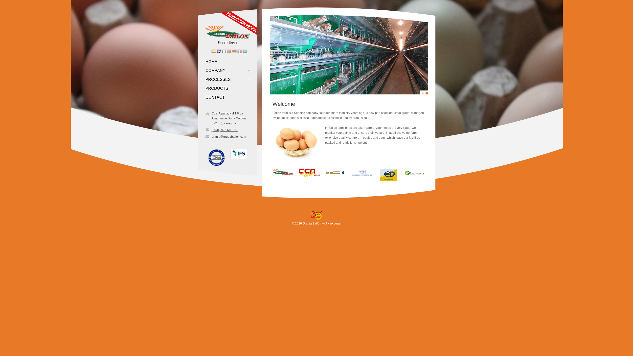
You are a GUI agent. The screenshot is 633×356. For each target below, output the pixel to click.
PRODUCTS (216, 88)
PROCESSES (218, 80)
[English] (218, 50)
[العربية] (244, 50)
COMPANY (215, 71)
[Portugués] (228, 50)
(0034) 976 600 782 (225, 130)
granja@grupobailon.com (229, 136)
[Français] (223, 50)
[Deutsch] (234, 50)
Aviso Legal (333, 223)
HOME (211, 62)
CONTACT (215, 97)
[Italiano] (239, 50)
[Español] (213, 50)
